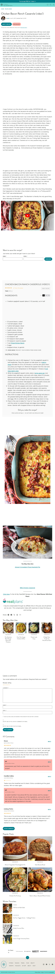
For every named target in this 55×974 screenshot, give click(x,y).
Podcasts (18, 965)
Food (27, 963)
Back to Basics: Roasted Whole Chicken (40, 896)
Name (5, 256)
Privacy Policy (37, 972)
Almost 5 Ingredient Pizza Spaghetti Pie (27, 567)
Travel (23, 963)
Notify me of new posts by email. (12, 726)
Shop (34, 965)
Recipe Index (8, 8)
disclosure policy (24, 27)
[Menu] (53, 4)
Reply (49, 741)
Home (2, 8)
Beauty (33, 963)
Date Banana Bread (40, 865)
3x (49, 295)
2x (46, 295)
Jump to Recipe (6, 24)
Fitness (11, 963)
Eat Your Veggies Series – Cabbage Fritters (24, 918)
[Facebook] (46, 964)
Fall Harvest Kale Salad (19, 908)
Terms (42, 972)
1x (43, 295)
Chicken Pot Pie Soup (15, 896)
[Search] (50, 4)
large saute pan (40, 373)
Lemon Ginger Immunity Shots (21, 939)
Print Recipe (45, 288)
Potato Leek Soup (34, 638)
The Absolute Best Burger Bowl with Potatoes (8, 639)
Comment (6, 687)
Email (26, 256)
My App (24, 965)
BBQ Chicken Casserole (27, 588)
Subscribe (48, 259)
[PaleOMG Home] (6, 4)
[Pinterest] (52, 964)
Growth (11, 965)
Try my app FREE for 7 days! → (27, 1)
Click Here (6, 594)
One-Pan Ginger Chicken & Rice (21, 638)
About (29, 965)
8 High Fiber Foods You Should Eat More (46, 638)
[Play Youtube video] (27, 215)
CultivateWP (51, 972)
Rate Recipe (16, 24)
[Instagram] (43, 964)
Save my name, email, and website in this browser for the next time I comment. (21, 716)
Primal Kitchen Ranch (17, 343)
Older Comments (9, 828)
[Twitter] (49, 964)
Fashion (17, 963)
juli (8, 18)
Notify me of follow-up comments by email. (15, 721)
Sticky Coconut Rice (18, 928)
